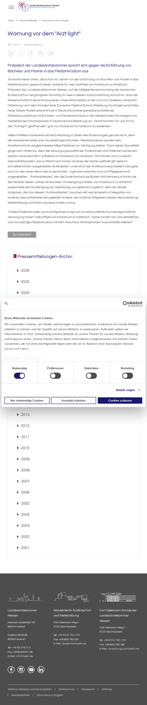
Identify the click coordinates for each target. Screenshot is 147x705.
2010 (25, 448)
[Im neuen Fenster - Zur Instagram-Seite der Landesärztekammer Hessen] (21, 670)
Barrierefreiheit (21, 695)
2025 (25, 282)
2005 (25, 503)
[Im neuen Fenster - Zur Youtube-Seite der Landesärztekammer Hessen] (31, 670)
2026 (25, 270)
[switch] (55, 376)
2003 (25, 526)
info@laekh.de (24, 656)
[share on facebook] (31, 53)
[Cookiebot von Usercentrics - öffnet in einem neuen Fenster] (126, 304)
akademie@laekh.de (74, 643)
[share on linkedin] (11, 53)
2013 (25, 415)
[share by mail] (41, 53)
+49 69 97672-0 (21, 647)
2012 (25, 426)
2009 (25, 459)
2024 (25, 293)
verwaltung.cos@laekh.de (123, 648)
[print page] (51, 53)
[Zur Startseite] (39, 8)
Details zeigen (125, 390)
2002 (25, 537)
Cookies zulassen (120, 400)
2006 (25, 492)
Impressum (33, 358)
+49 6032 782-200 (69, 635)
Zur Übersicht (22, 234)
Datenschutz (14, 358)
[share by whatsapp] (21, 53)
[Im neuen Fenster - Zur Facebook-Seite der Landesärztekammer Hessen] (11, 670)
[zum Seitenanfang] (139, 697)
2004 (25, 514)
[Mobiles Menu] (11, 7)
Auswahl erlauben (73, 400)
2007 (25, 481)
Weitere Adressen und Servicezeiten (30, 689)
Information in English (50, 695)
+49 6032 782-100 (115, 640)
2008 (25, 470)
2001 (25, 548)
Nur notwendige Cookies (26, 400)
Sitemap (107, 689)
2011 (25, 437)
